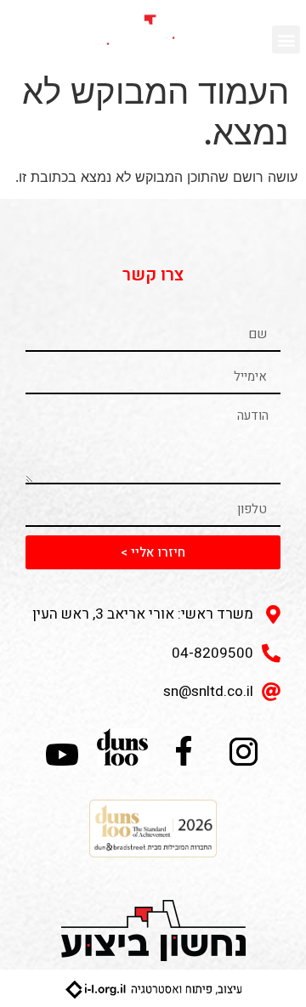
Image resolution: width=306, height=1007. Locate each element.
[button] (286, 39)
